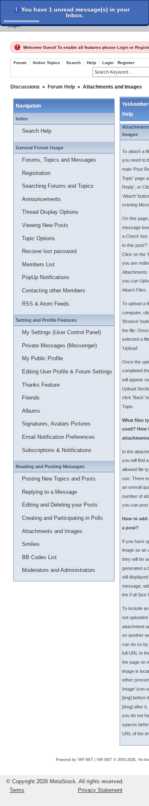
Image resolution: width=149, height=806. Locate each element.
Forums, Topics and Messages (59, 160)
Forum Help (61, 87)
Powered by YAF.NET (74, 760)
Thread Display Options (50, 212)
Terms (17, 790)
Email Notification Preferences (58, 437)
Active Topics (46, 62)
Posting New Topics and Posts (59, 479)
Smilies (31, 544)
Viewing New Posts (45, 225)
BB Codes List (39, 557)
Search (73, 62)
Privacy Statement (100, 790)
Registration (36, 173)
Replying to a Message (49, 492)
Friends (31, 398)
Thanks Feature (41, 385)
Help (91, 62)
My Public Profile (42, 358)
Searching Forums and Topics (58, 186)
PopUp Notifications (46, 277)
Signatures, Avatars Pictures (56, 424)
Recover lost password (49, 251)
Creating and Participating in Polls (62, 518)
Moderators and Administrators (58, 570)
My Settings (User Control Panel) (61, 332)
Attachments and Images (52, 531)
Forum (20, 62)
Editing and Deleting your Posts (60, 505)
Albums (31, 411)
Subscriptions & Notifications (56, 450)
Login (13, 26)
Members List (38, 264)
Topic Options (38, 238)
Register (126, 62)
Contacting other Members (53, 290)
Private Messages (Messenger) (59, 345)
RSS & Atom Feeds (45, 304)
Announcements (41, 199)
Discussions (25, 87)
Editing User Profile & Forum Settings (67, 371)
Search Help (36, 131)
